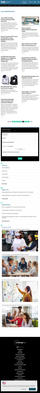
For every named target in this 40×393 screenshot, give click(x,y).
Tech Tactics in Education (20, 376)
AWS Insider (20, 352)
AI (26, 5)
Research (20, 5)
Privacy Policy (11, 146)
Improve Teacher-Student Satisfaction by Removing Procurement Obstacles (16, 305)
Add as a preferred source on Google (25, 2)
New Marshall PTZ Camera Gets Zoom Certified (9, 87)
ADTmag (20, 351)
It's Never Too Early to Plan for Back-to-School (11, 280)
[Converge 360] (20, 342)
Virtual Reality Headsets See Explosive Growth (30, 77)
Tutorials (10, 5)
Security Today (20, 371)
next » (31, 121)
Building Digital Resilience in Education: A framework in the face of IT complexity (17, 192)
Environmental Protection (20, 358)
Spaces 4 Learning (20, 373)
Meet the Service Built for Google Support (10, 213)
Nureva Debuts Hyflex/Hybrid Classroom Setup (29, 29)
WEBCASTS (5, 190)
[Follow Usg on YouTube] (34, 2)
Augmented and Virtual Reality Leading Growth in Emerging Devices (29, 59)
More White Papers (6, 221)
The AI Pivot (20, 378)
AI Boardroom (20, 349)
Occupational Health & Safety (20, 364)
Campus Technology (20, 356)
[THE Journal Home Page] (6, 2)
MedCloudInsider (20, 363)
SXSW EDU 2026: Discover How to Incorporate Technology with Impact (15, 229)
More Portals (4, 183)
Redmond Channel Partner (20, 369)
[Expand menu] (38, 2)
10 (28, 121)
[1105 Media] (20, 347)
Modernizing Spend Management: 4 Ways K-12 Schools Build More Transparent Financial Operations (19, 217)
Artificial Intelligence (6, 167)
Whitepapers (6, 205)
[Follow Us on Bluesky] (30, 2)
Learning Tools (5, 174)
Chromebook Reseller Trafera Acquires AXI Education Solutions (7, 100)
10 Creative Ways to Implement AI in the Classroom (12, 210)
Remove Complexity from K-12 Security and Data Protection (13, 207)
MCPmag (20, 361)
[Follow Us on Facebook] (31, 1)
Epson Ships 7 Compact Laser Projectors (29, 92)
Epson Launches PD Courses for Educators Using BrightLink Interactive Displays (9, 38)
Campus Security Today (20, 354)
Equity (29, 5)
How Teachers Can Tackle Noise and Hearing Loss (29, 44)
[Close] (35, 381)
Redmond (20, 368)
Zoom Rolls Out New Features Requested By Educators (8, 19)
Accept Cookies (32, 389)
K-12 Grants (15, 5)
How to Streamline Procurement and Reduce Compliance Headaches (15, 254)
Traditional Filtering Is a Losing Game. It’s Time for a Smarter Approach (15, 195)
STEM (24, 5)
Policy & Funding (5, 177)
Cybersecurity (4, 170)
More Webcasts (5, 198)
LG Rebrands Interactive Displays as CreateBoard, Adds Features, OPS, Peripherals (8, 59)
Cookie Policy (33, 386)
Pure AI (20, 366)
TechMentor (20, 374)
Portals (4, 165)
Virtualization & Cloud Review (20, 379)
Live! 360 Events (20, 359)
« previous (9, 121)
